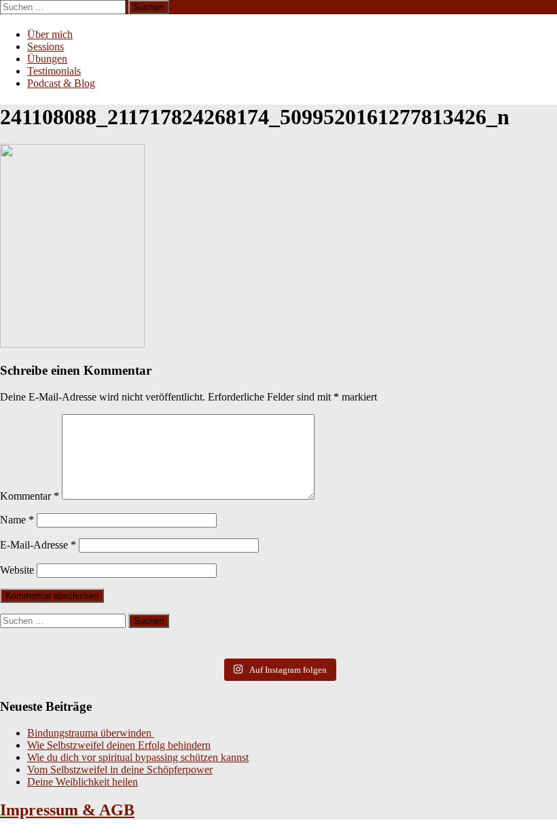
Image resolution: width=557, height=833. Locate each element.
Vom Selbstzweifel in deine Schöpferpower (120, 769)
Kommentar (29, 496)
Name (17, 519)
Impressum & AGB (67, 810)
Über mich (50, 34)
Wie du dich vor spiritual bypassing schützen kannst (138, 757)
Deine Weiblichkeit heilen (82, 782)
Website (17, 570)
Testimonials (54, 71)
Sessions (45, 46)
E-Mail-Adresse (38, 545)
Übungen (47, 58)
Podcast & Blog (61, 83)
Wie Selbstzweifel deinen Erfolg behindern (119, 745)
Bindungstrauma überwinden (90, 733)
